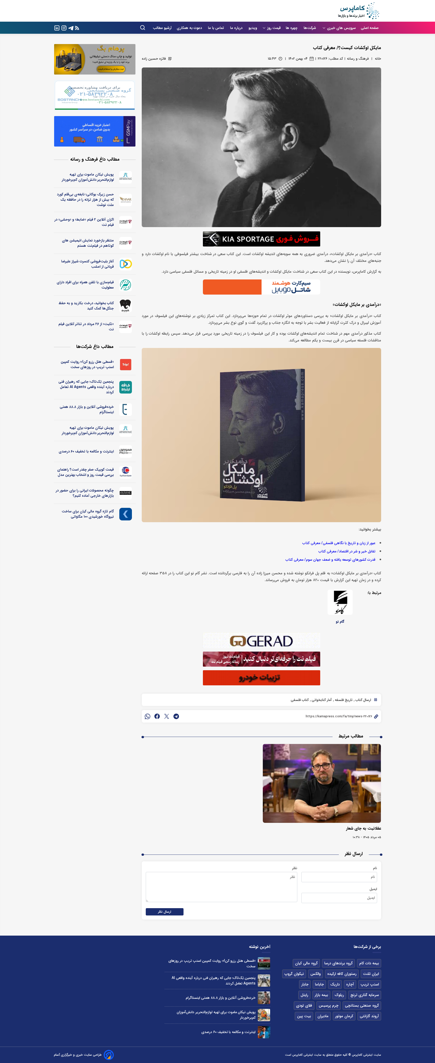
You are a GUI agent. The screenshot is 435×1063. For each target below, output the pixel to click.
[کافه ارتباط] (126, 387)
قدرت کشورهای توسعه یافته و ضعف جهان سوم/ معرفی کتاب (330, 560)
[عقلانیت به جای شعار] (322, 783)
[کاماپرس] (358, 11)
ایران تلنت (371, 974)
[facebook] (157, 716)
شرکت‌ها (310, 28)
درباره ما (236, 28)
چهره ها (292, 28)
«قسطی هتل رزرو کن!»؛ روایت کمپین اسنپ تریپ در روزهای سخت (87, 364)
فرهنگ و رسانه (358, 58)
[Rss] (77, 28)
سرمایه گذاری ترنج (364, 995)
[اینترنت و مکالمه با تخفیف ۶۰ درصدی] (264, 1032)
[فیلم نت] (126, 222)
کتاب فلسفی (300, 700)
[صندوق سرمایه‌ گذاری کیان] (126, 514)
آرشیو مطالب (162, 28)
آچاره (350, 984)
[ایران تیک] (126, 264)
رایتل (304, 995)
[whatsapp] (147, 716)
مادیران (323, 1016)
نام (375, 868)
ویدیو (252, 28)
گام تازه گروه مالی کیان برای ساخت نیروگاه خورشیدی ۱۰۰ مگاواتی (88, 514)
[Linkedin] (57, 27)
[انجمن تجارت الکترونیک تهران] (126, 409)
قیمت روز (274, 28)
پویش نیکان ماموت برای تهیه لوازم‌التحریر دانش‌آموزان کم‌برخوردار (88, 177)
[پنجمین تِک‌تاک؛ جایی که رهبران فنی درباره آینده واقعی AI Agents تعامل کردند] (264, 980)
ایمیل (373, 889)
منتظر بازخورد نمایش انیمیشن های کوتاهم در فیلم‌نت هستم (88, 243)
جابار (304, 984)
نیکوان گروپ (294, 974)
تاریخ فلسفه (343, 700)
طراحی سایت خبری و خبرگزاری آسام (78, 1054)
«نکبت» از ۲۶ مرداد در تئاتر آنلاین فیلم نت (86, 326)
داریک (335, 984)
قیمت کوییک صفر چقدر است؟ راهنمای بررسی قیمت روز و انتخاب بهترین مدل (85, 472)
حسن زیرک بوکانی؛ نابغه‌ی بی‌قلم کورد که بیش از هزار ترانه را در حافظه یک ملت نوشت (85, 200)
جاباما (319, 984)
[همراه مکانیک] (126, 472)
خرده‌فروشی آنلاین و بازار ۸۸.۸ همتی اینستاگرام (87, 409)
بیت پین (304, 1016)
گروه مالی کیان (306, 963)
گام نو (340, 621)
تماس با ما (216, 28)
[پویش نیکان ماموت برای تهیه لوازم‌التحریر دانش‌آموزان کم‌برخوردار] (264, 1015)
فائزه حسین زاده (154, 58)
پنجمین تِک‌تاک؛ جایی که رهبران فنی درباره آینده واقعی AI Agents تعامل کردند (86, 387)
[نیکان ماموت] (126, 177)
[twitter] (166, 716)
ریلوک (339, 995)
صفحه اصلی (370, 28)
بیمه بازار (321, 995)
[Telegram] (71, 27)
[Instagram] (64, 27)
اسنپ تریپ (369, 984)
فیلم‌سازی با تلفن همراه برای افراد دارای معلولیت (85, 284)
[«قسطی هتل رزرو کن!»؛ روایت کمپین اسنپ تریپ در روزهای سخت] (264, 963)
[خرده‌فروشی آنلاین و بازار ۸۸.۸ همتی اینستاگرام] (264, 997)
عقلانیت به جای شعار (363, 828)
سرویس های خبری (341, 28)
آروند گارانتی (369, 1016)
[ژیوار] (126, 200)
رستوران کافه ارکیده (341, 974)
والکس (315, 974)
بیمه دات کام (369, 963)
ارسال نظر (164, 911)
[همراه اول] (126, 451)
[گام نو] (340, 602)
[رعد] (126, 285)
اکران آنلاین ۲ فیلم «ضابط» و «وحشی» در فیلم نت (84, 222)
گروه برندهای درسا (338, 963)
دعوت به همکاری (190, 28)
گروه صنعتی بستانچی (362, 1006)
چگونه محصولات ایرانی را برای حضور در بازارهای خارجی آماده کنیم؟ (85, 493)
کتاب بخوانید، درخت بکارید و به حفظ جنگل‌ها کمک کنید (86, 305)
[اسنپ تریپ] (126, 364)
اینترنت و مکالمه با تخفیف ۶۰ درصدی (86, 451)
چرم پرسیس (328, 1006)
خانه (378, 58)
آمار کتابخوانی (321, 700)
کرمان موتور (344, 1016)
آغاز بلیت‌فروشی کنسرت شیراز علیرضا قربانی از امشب (87, 264)
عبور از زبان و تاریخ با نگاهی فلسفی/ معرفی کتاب (338, 543)
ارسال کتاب (362, 700)
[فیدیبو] (126, 306)
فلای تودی (304, 1006)
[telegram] (176, 716)
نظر (294, 868)
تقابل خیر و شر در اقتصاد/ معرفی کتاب (346, 551)
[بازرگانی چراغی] (126, 493)
